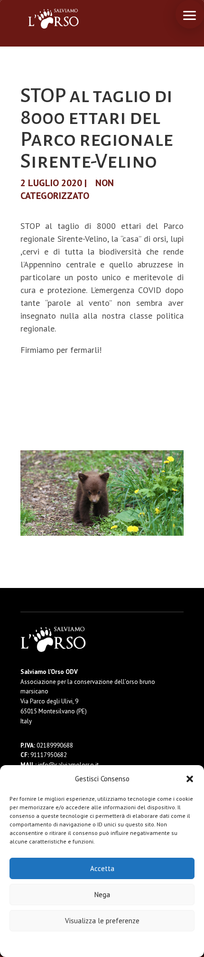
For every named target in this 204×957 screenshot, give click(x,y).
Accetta (102, 868)
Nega (102, 894)
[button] (190, 779)
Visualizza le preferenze (102, 920)
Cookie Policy (73, 943)
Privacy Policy (125, 943)
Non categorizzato (67, 189)
